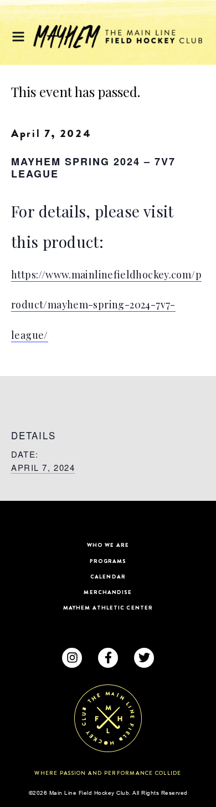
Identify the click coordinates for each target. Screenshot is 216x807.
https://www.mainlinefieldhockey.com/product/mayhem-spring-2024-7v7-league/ (106, 305)
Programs (108, 561)
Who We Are (108, 545)
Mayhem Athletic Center (108, 607)
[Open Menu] (18, 36)
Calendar (108, 576)
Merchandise (108, 592)
